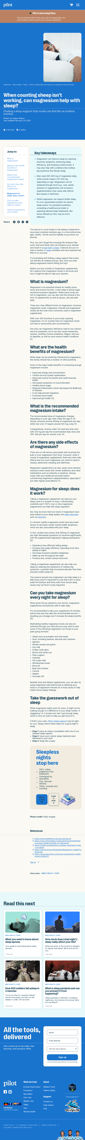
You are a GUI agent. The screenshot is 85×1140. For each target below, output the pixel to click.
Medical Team (49, 1087)
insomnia (42, 517)
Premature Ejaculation (28, 1092)
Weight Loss (28, 1101)
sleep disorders (71, 514)
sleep (48, 250)
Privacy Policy (9, 1125)
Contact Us (48, 1101)
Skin (25, 1108)
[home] (8, 5)
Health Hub (7, 85)
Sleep (25, 85)
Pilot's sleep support (57, 721)
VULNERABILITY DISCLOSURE (28, 1125)
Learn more (53, 799)
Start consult (41, 799)
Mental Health (29, 1112)
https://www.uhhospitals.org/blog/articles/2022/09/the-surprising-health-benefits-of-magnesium (58, 842)
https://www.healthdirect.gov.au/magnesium (53, 839)
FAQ (45, 1109)
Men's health (17, 85)
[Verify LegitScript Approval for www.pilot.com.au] (72, 1087)
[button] (71, 5)
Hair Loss (27, 1097)
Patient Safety (49, 1090)
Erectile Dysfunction (31, 1087)
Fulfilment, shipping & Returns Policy (18, 1127)
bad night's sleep (51, 248)
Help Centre (48, 1105)
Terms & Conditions (48, 1125)
